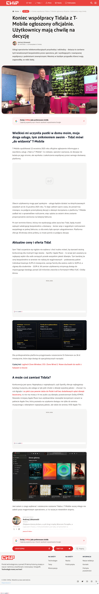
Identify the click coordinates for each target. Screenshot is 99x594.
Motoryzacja (52, 568)
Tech (30, 3)
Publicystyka (71, 3)
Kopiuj (81, 549)
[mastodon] (19, 529)
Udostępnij (19, 549)
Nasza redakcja (88, 561)
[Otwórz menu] (95, 3)
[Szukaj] (91, 3)
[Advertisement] (49, 296)
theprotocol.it (6, 583)
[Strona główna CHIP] (12, 3)
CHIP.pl (9, 580)
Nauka (59, 3)
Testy (39, 3)
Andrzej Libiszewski (24, 42)
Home (17, 11)
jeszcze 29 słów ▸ (27, 531)
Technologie (52, 561)
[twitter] (14, 529)
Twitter (59, 549)
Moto (50, 3)
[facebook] (16, 529)
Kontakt (85, 564)
